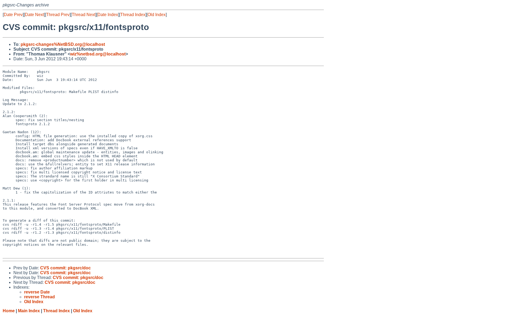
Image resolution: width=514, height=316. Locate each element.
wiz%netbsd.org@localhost (98, 54)
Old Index (157, 14)
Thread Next (83, 14)
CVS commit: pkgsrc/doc (65, 268)
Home (9, 310)
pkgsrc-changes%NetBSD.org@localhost (63, 44)
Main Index (29, 310)
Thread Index (132, 14)
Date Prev (13, 14)
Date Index (107, 14)
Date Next (34, 14)
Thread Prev (58, 14)
